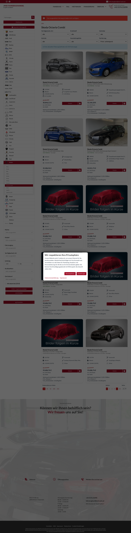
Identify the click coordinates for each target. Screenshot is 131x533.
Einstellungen (81, 273)
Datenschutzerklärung (51, 278)
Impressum (63, 278)
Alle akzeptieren (70, 273)
